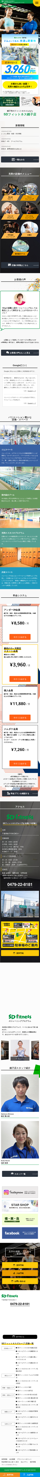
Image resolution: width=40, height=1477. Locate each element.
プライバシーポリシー (24, 1459)
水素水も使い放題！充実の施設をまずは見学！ (20, 85)
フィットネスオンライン (9, 1465)
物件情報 (33, 1462)
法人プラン (24, 1462)
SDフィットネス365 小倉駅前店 (27, 1423)
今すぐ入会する (20, 637)
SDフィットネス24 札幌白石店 (27, 1348)
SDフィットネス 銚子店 (25, 1390)
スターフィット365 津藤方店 (26, 1401)
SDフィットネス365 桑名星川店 (27, 1398)
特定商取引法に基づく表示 (10, 1462)
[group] (9, 102)
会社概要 (12, 1459)
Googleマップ (32, 391)
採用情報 (4, 1459)
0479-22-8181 (20, 884)
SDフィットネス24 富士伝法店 (27, 1394)
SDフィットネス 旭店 (24, 1387)
